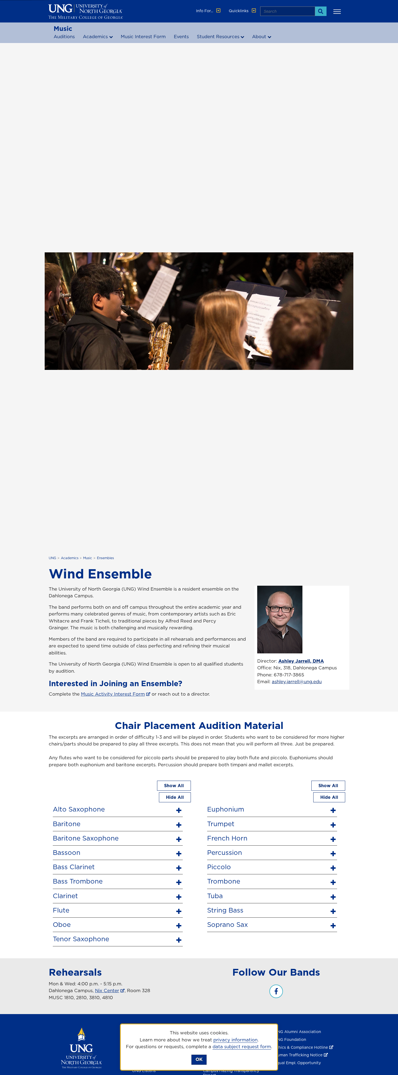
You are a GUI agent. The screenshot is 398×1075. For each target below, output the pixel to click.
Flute (61, 910)
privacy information (235, 1040)
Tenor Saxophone (81, 938)
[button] (338, 11)
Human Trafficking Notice (298, 1055)
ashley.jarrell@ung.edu (297, 681)
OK (199, 1059)
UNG (52, 558)
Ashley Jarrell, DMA (301, 661)
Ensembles (105, 558)
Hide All (175, 797)
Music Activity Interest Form (113, 694)
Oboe (62, 924)
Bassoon (66, 852)
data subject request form (242, 1046)
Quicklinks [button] (239, 11)
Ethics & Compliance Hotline (301, 1047)
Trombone (223, 881)
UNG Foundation (290, 1039)
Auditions (64, 36)
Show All (174, 786)
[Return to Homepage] (81, 1047)
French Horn (227, 838)
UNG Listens (144, 1070)
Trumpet (220, 823)
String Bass (225, 910)
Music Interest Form (143, 36)
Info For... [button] (205, 11)
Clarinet (65, 895)
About (259, 36)
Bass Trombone (78, 881)
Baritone (66, 823)
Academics (95, 36)
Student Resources (218, 36)
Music (63, 28)
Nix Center (107, 990)
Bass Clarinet (74, 866)
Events (181, 36)
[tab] (118, 808)
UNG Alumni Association (297, 1031)
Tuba (215, 895)
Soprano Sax (227, 924)
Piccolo (219, 866)
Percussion (224, 852)
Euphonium (225, 809)
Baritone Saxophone (86, 838)
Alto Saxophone (79, 809)
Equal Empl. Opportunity (297, 1063)
